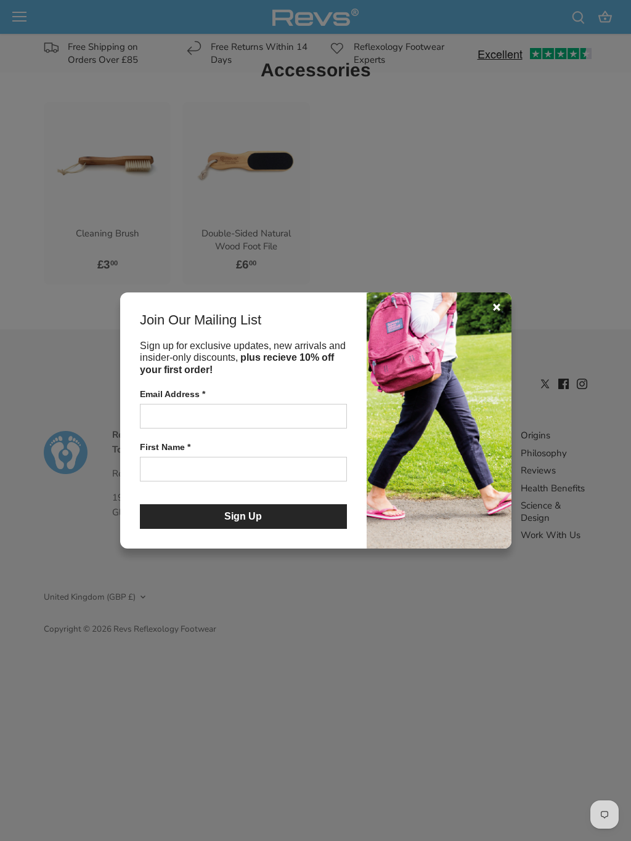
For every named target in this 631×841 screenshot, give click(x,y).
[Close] (496, 307)
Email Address (172, 394)
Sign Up (243, 516)
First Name (165, 447)
